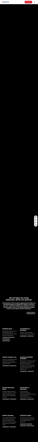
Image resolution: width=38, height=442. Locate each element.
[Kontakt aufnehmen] (36, 222)
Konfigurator (28, 2)
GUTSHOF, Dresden (25, 415)
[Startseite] (5, 2)
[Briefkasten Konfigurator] (36, 217)
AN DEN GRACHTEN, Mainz (8, 388)
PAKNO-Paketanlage (30, 425)
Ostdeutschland (23, 425)
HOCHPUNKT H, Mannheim (24, 388)
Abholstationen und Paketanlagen (8, 337)
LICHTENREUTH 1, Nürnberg (25, 329)
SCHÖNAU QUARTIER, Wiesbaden (26, 357)
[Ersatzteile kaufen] (36, 220)
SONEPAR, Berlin (7, 329)
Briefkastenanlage (6, 365)
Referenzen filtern (30, 313)
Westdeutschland (13, 365)
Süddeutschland (13, 426)
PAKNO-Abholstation (6, 340)
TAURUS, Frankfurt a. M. (9, 357)
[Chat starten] (36, 225)
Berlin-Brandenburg (6, 339)
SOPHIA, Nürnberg (7, 415)
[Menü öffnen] (34, 2)
